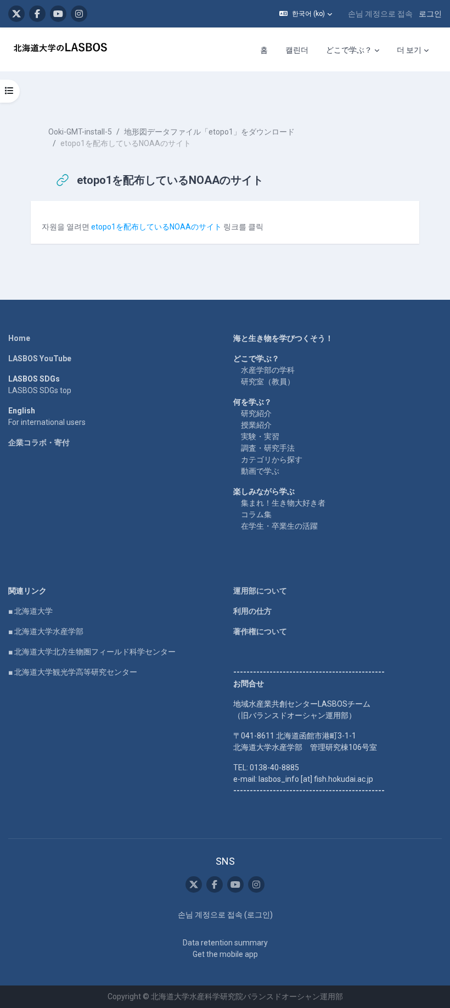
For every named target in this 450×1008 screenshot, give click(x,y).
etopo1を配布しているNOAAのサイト (156, 226)
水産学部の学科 (268, 370)
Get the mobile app (225, 954)
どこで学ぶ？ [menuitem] (349, 50)
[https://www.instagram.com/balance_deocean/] (79, 13)
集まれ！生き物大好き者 (283, 503)
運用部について (260, 590)
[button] (306, 13)
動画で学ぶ (260, 471)
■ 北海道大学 (30, 611)
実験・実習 (260, 436)
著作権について (260, 631)
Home (19, 338)
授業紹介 (256, 425)
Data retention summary (225, 942)
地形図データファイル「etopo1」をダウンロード (209, 131)
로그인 (430, 13)
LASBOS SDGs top (39, 390)
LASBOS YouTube (39, 358)
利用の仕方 (252, 611)
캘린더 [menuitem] (296, 50)
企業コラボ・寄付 (39, 442)
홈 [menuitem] (264, 50)
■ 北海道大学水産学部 (45, 631)
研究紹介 (256, 413)
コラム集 (256, 514)
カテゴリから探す (271, 459)
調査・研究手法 (268, 448)
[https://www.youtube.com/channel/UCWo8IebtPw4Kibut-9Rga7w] (58, 13)
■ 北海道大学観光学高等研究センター (72, 672)
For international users (47, 422)
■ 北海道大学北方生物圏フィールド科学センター (92, 651)
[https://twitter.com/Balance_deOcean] (16, 13)
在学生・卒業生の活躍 (279, 526)
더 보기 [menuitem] (409, 50)
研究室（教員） (268, 381)
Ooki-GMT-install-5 (80, 131)
